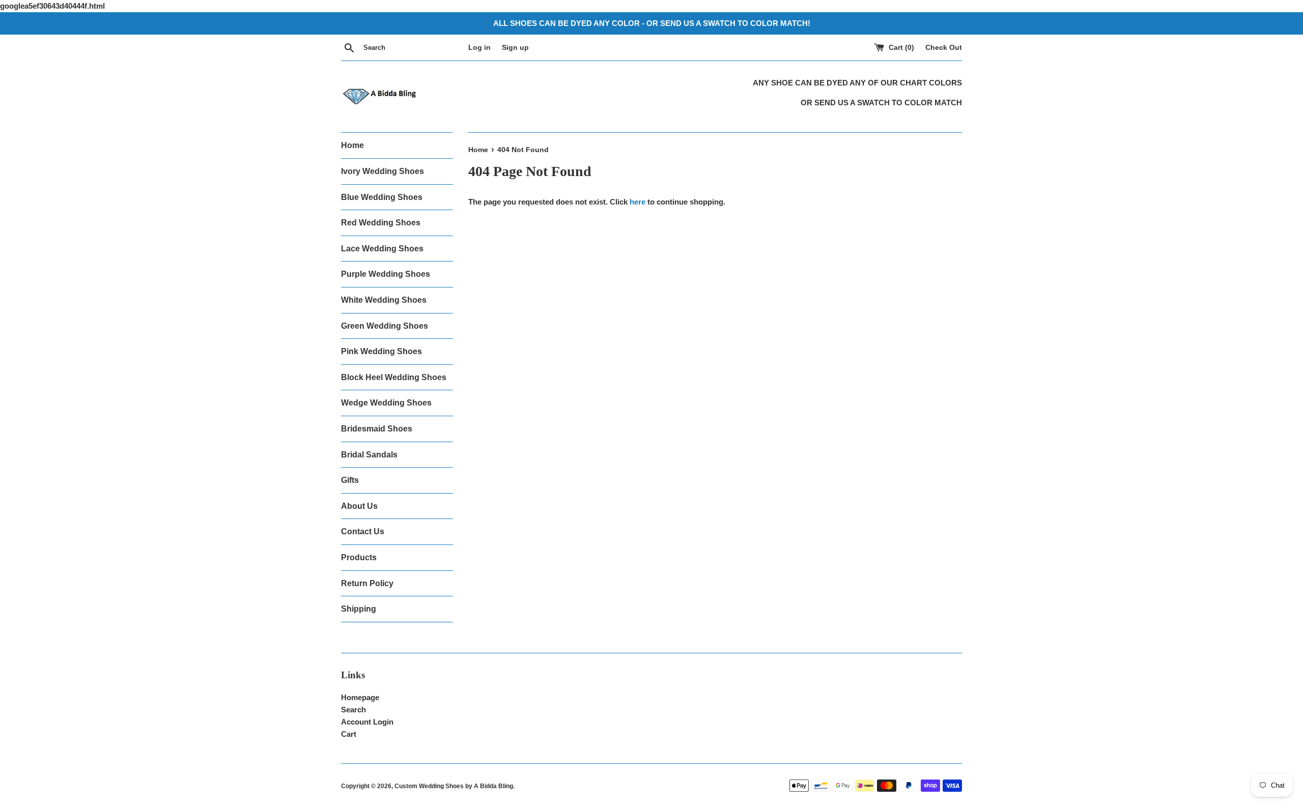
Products (359, 557)
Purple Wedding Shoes (385, 274)
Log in (479, 47)
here (637, 201)
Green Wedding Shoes (384, 326)
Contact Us (362, 531)
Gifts (350, 480)
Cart (348, 734)
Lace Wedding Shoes (382, 248)
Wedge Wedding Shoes (386, 402)
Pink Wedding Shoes (381, 351)
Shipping (358, 608)
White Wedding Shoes (384, 300)
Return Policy (367, 583)
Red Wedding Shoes (380, 222)
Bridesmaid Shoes (376, 428)
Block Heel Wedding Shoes (393, 377)
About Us (359, 506)
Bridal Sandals (369, 454)
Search (353, 709)
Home (352, 145)
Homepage (360, 697)
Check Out (943, 47)
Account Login (367, 721)
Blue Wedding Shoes (381, 197)
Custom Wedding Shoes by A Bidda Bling (453, 786)
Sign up (515, 47)
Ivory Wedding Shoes (382, 171)
